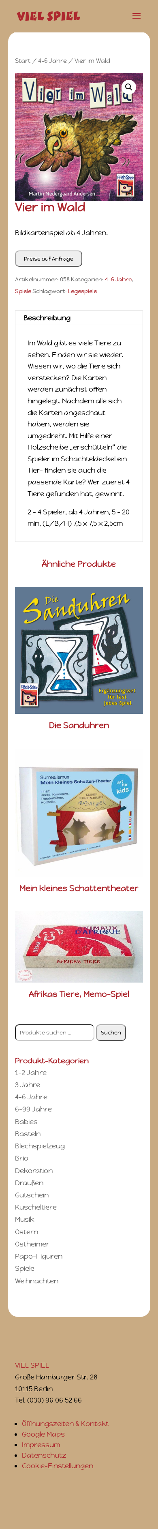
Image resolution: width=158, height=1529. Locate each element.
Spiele (23, 291)
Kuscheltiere (36, 1207)
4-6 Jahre (52, 60)
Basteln (28, 1133)
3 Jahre (27, 1084)
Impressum (41, 1444)
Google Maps (43, 1434)
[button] (129, 87)
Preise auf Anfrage (48, 258)
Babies (26, 1121)
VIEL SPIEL (32, 1365)
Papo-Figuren (38, 1256)
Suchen (111, 1032)
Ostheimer (32, 1244)
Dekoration (34, 1170)
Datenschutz (44, 1455)
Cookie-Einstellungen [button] (57, 1465)
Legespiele (82, 291)
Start (22, 60)
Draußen (29, 1182)
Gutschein (32, 1195)
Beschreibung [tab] (46, 317)
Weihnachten (36, 1280)
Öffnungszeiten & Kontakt (65, 1423)
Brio (21, 1158)
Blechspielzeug (40, 1145)
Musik (24, 1219)
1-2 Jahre (31, 1072)
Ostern (26, 1231)
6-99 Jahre (33, 1109)
